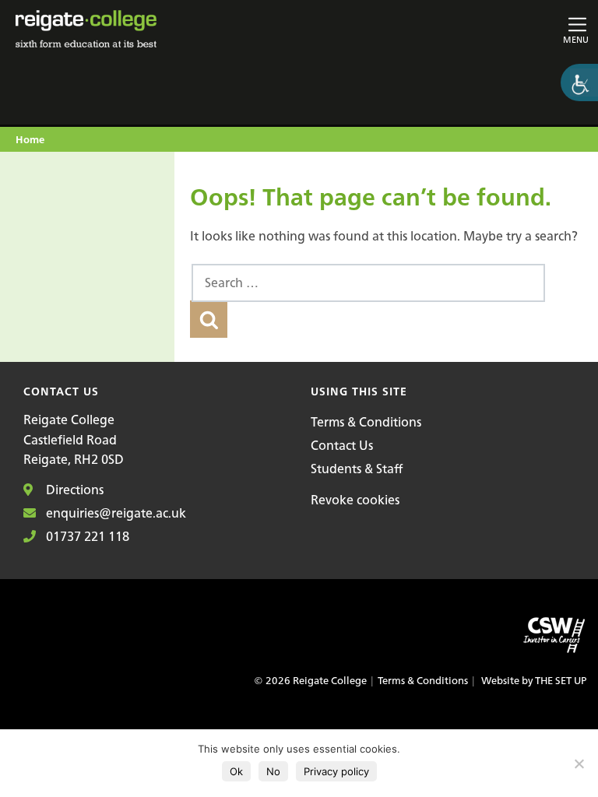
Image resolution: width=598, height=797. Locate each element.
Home (30, 140)
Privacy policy (336, 771)
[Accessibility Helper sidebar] (579, 82)
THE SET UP (560, 681)
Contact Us (342, 445)
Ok (236, 771)
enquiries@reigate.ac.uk (114, 513)
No (273, 771)
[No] (578, 763)
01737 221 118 (86, 536)
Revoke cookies (355, 500)
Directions (73, 489)
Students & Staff (357, 468)
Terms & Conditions (366, 422)
